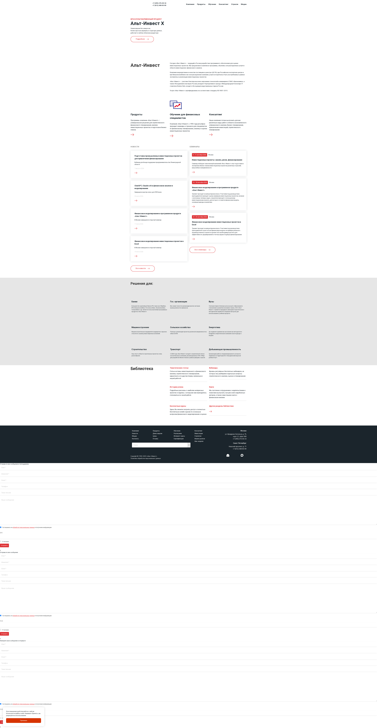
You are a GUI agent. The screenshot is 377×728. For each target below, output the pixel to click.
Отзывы (155, 439)
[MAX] (242, 455)
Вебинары (213, 368)
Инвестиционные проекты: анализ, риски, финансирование (217, 160)
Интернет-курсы (179, 436)
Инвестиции (198, 433)
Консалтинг (223, 4)
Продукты (201, 4)
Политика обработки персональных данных (146, 458)
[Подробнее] (193, 172)
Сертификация (179, 439)
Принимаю (23, 720)
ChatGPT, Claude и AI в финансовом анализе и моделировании (154, 187)
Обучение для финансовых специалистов (185, 116)
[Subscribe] (227, 456)
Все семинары (201, 250)
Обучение (212, 4)
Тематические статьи (179, 368)
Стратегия (197, 436)
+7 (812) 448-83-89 (159, 5)
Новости (135, 433)
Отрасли (234, 4)
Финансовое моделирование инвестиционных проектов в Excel (216, 223)
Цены (155, 436)
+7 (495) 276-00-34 (159, 3)
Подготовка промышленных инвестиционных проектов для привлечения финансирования (158, 157)
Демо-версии (157, 433)
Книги (211, 387)
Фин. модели (198, 441)
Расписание (178, 433)
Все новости (141, 268)
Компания (190, 4)
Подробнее (140, 39)
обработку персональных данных (23, 527)
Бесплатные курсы (178, 406)
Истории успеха (176, 387)
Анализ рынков (199, 439)
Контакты (135, 439)
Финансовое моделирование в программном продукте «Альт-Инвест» (215, 188)
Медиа (243, 4)
